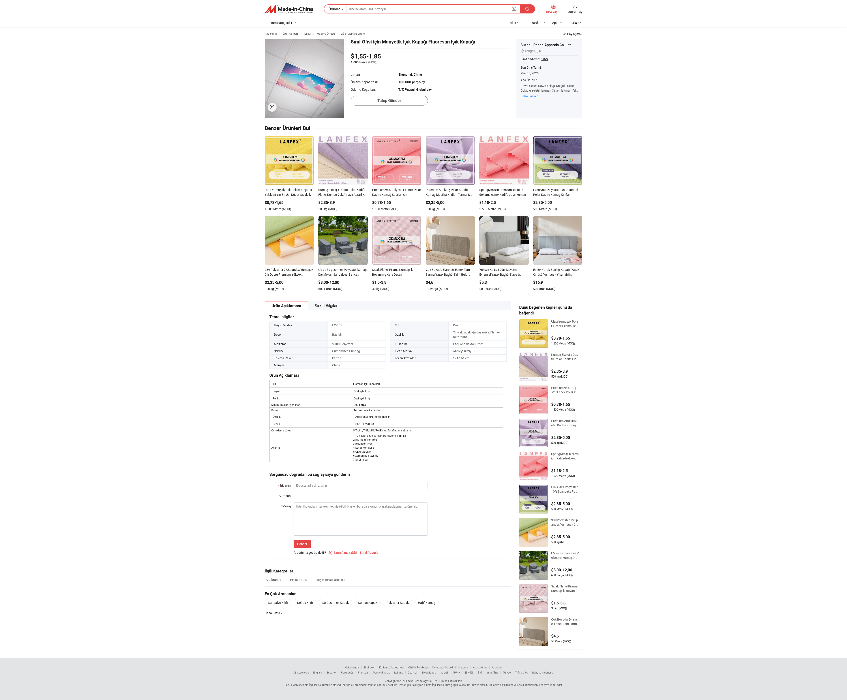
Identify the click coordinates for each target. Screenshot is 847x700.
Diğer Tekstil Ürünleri (331, 580)
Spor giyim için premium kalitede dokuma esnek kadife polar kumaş (565, 456)
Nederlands (429, 672)
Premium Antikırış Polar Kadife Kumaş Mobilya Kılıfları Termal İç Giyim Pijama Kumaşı (564, 423)
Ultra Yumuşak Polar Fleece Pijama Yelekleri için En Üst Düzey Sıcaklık (564, 323)
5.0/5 (544, 59)
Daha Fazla (528, 96)
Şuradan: (285, 496)
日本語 (469, 672)
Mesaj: (286, 506)
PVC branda (273, 580)
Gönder (302, 544)
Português (347, 672)
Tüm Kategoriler (281, 23)
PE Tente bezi (299, 580)
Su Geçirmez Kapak (335, 602)
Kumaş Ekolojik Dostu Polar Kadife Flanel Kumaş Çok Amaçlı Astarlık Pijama (564, 356)
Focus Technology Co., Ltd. (422, 681)
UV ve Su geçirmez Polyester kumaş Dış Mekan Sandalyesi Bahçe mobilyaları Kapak (565, 555)
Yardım (536, 23)
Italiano (398, 672)
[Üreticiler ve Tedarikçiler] (289, 9)
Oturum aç (575, 11)
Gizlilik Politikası (418, 667)
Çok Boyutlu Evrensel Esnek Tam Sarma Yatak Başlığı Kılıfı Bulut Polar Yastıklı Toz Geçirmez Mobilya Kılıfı (565, 621)
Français (363, 672)
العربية (444, 672)
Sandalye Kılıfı (278, 602)
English (317, 672)
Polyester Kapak (397, 602)
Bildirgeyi (369, 667)
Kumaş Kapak (367, 602)
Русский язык (381, 672)
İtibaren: (284, 485)
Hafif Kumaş (426, 602)
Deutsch (413, 672)
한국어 (456, 672)
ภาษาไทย (492, 672)
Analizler (497, 667)
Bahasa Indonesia (543, 672)
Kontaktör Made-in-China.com (450, 667)
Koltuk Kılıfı (305, 602)
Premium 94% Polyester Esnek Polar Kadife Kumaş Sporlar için (565, 390)
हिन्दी (480, 672)
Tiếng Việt (521, 672)
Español (331, 672)
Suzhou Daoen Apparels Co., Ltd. (546, 44)
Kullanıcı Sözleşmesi (391, 667)
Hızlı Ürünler (480, 667)
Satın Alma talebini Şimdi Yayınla (353, 552)
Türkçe (507, 672)
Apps (555, 23)
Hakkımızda (352, 667)
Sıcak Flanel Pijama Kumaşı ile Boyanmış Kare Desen (564, 588)
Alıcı (513, 23)
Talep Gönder (389, 100)
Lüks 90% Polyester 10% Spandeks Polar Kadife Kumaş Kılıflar (564, 489)
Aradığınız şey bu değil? (310, 552)
